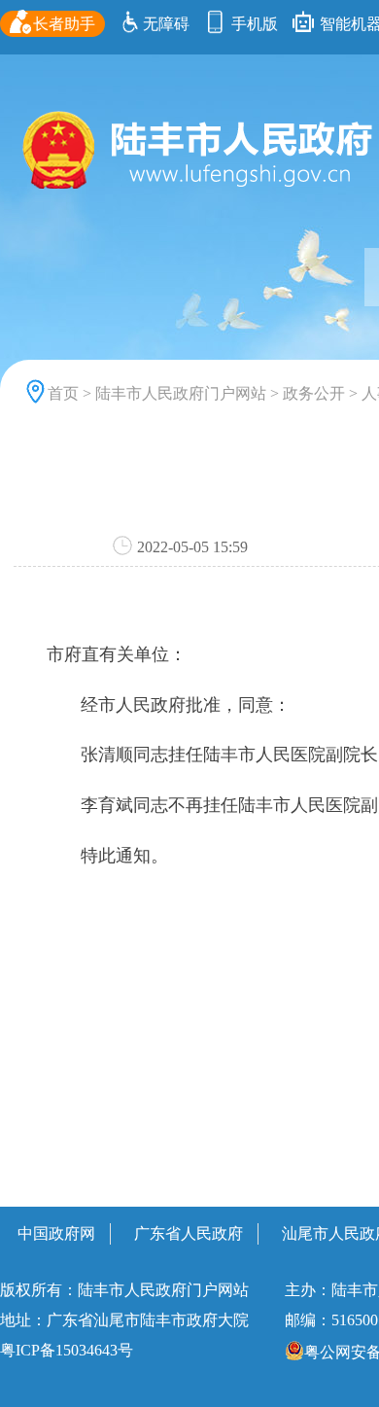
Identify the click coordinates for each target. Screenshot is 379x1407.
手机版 (252, 24)
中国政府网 (56, 1233)
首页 (63, 393)
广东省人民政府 (188, 1233)
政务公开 (314, 393)
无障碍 (166, 24)
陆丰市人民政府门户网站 (180, 393)
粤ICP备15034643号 (66, 1350)
